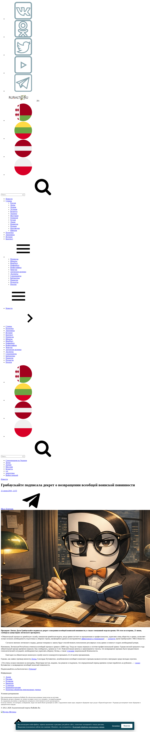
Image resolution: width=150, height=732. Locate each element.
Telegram (32, 669)
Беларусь (13, 211)
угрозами (70, 651)
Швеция (13, 230)
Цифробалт (14, 265)
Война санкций (12, 475)
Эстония (13, 209)
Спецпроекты (15, 276)
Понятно (127, 726)
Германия (14, 218)
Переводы (14, 259)
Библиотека (15, 278)
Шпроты (13, 261)
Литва (12, 205)
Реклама (9, 679)
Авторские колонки (18, 272)
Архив (8, 677)
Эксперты (14, 274)
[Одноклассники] (23, 37)
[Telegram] (23, 91)
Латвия (13, 207)
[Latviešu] (23, 157)
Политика (10, 233)
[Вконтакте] (23, 19)
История (9, 237)
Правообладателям (13, 687)
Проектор (14, 280)
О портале (10, 685)
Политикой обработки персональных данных (88, 727)
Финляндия (15, 228)
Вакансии (9, 683)
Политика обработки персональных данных (23, 690)
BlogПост (14, 263)
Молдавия (14, 216)
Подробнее (116, 726)
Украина (13, 214)
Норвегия (14, 224)
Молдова (9, 467)
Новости (9, 199)
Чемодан (13, 270)
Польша (13, 226)
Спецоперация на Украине (16, 461)
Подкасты (14, 282)
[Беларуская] (23, 120)
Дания (12, 222)
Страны (9, 201)
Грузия (13, 220)
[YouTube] (23, 73)
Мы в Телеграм (7, 509)
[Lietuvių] (23, 139)
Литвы (34, 659)
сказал (137, 663)
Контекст (9, 239)
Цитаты (13, 284)
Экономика (10, 235)
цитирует (111, 639)
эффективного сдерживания (92, 639)
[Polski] (23, 175)
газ (7, 471)
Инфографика (15, 268)
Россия (13, 203)
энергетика (10, 473)
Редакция (9, 681)
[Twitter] (23, 55)
